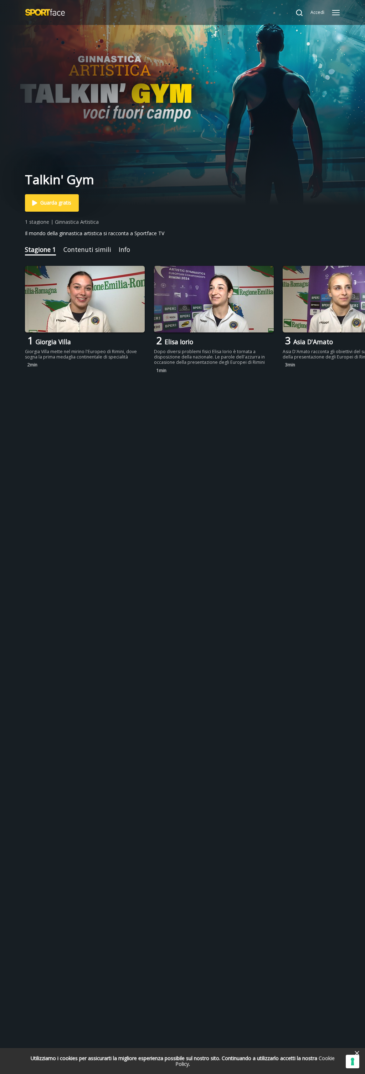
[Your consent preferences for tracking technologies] (352, 1061)
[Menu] (336, 12)
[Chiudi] (357, 1053)
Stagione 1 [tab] (40, 249)
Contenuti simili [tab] (87, 249)
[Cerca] (296, 12)
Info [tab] (124, 249)
